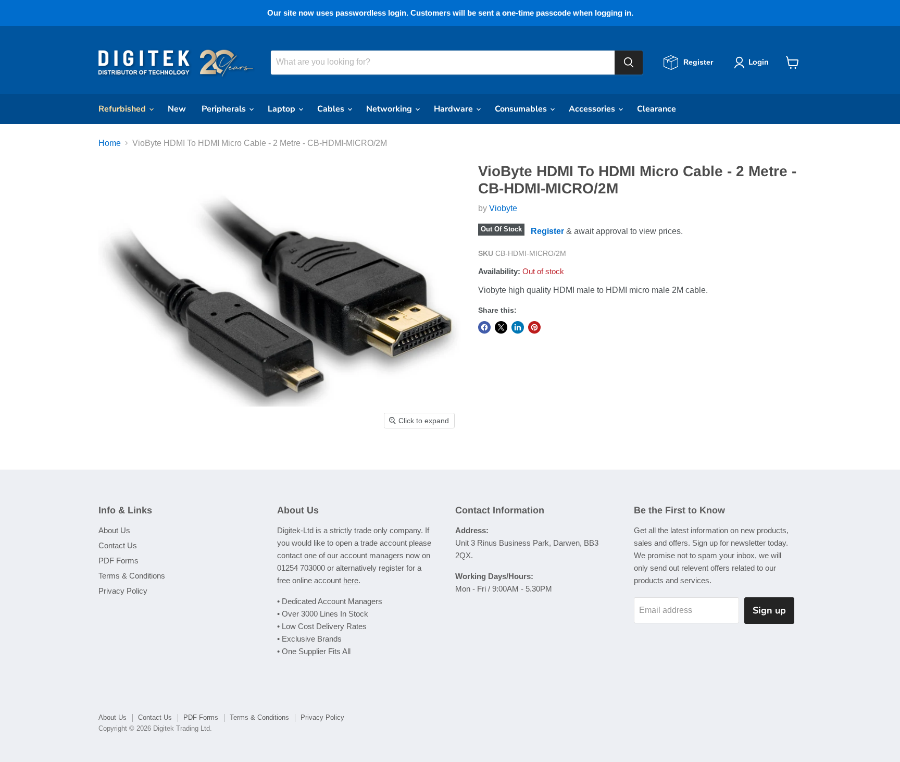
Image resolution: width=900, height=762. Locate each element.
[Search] (629, 63)
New (177, 109)
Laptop (282, 109)
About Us (114, 530)
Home (109, 143)
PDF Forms (118, 560)
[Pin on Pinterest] (534, 327)
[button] (753, 62)
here (350, 580)
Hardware (454, 109)
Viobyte (503, 208)
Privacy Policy (122, 590)
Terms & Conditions (131, 575)
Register (547, 230)
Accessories (593, 109)
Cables (331, 109)
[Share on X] (501, 327)
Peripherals (225, 109)
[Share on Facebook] (484, 327)
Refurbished (123, 109)
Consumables (522, 109)
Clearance (656, 109)
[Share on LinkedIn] (517, 327)
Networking (390, 109)
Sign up (769, 610)
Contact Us (117, 545)
